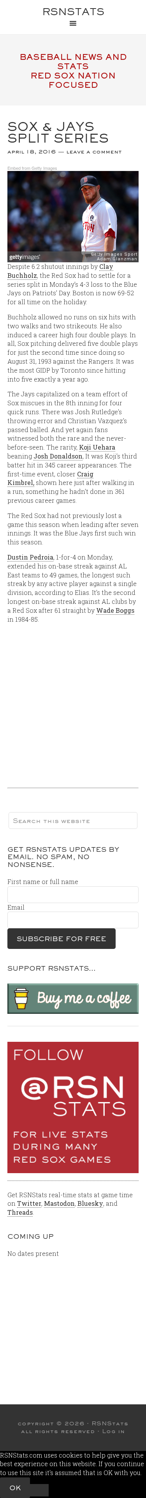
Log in (113, 1431)
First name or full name (42, 881)
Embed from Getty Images (32, 168)
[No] (39, 1490)
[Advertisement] (73, 703)
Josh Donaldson (58, 456)
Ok (15, 1488)
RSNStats (73, 11)
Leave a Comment (94, 151)
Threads (20, 1212)
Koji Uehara (97, 447)
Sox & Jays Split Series (58, 132)
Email (16, 907)
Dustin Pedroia (30, 557)
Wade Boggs (115, 610)
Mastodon (59, 1203)
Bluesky (90, 1203)
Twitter (29, 1203)
